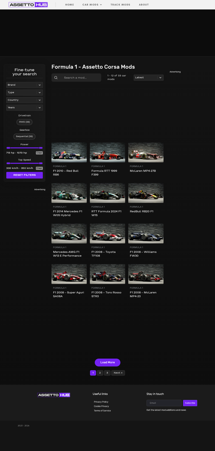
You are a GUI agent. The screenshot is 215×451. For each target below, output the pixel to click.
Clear (39, 152)
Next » (118, 373)
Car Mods (90, 4)
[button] (24, 122)
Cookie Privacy (101, 406)
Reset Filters (24, 175)
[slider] (8, 148)
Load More (107, 362)
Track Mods (120, 4)
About (144, 4)
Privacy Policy (101, 402)
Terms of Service (102, 410)
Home (69, 4)
